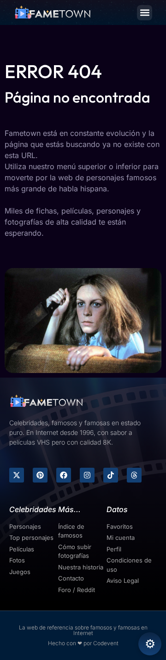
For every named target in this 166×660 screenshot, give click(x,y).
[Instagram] (87, 475)
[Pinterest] (40, 475)
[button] (144, 12)
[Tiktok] (110, 475)
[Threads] (134, 475)
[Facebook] (63, 475)
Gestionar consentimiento (149, 643)
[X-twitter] (16, 475)
